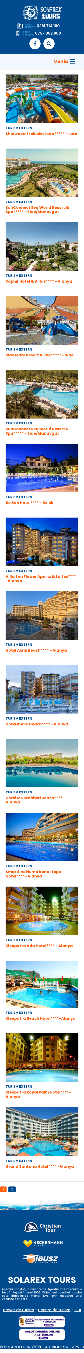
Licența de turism (54, 1310)
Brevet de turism (18, 1310)
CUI (77, 1310)
